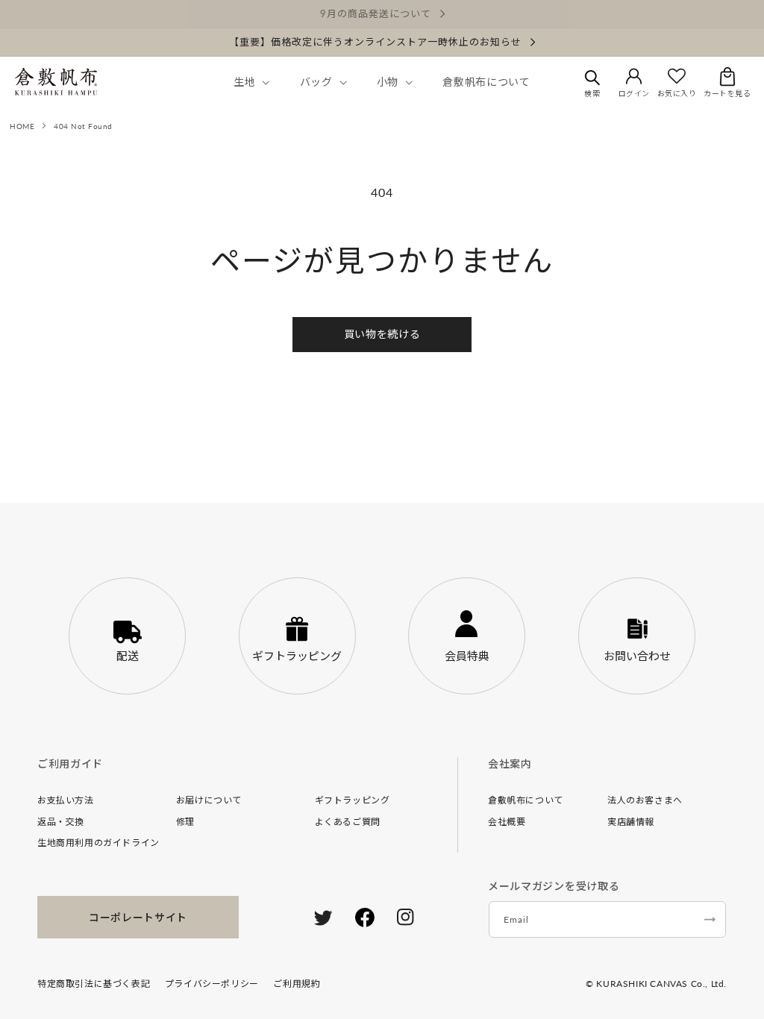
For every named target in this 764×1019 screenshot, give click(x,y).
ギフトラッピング (352, 800)
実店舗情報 (630, 821)
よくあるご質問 (348, 821)
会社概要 (506, 821)
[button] (250, 82)
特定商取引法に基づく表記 (93, 983)
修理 (185, 821)
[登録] (709, 919)
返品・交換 (60, 821)
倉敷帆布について (525, 800)
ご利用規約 (296, 983)
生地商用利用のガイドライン (98, 842)
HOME (22, 126)
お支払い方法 (65, 800)
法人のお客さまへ (645, 800)
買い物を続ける (382, 333)
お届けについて (209, 800)
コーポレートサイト (138, 917)
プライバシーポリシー (212, 983)
